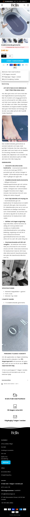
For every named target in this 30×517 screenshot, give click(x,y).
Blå (4, 56)
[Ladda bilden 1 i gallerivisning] (4, 40)
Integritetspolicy (6, 475)
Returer (6, 462)
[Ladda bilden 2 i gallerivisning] (9, 40)
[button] (24, 5)
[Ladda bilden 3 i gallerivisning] (15, 40)
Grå (10, 56)
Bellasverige (17, 515)
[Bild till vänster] (2, 22)
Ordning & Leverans (7, 450)
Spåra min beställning (4, 458)
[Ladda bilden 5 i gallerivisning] (26, 40)
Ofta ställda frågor (7, 444)
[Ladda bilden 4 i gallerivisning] (20, 40)
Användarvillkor (6, 472)
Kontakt (3, 447)
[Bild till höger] (28, 22)
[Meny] (2, 5)
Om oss (3, 453)
